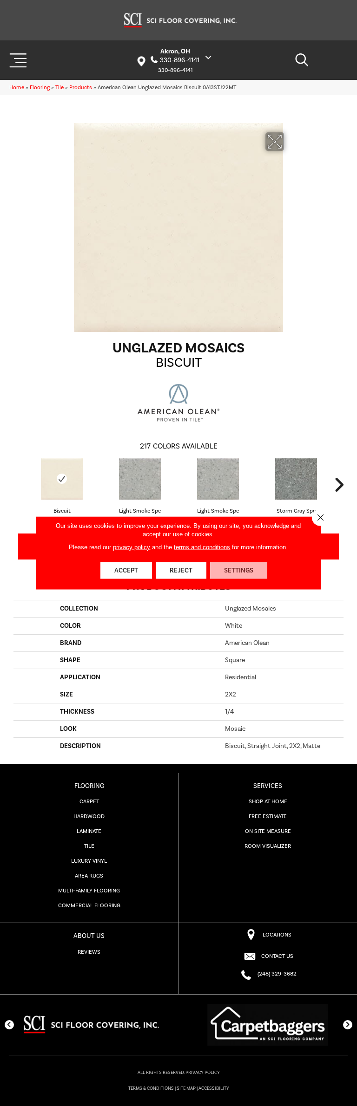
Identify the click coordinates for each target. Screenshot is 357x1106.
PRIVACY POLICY (202, 1072)
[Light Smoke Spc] (140, 478)
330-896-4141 (179, 60)
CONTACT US (277, 956)
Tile (59, 87)
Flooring (40, 87)
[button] (9, 1024)
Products (80, 87)
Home (16, 87)
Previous (18, 484)
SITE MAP (186, 1088)
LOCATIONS (277, 934)
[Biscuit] (62, 478)
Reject (181, 570)
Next (339, 484)
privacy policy (131, 547)
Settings (238, 570)
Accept (126, 570)
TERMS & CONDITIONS (151, 1088)
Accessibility (213, 1088)
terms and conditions (202, 547)
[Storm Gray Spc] (296, 478)
